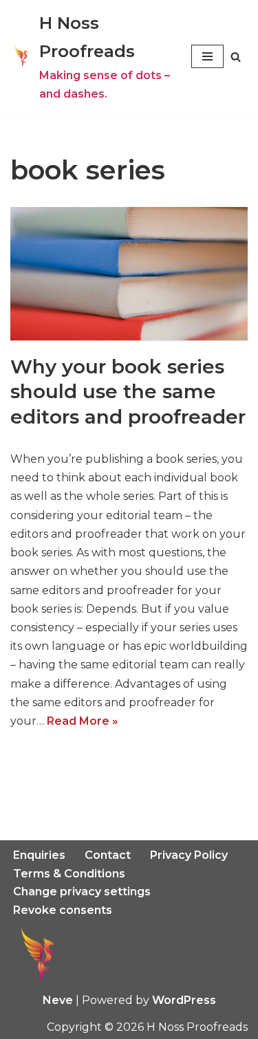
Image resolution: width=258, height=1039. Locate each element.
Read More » (82, 721)
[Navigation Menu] (207, 56)
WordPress (184, 1000)
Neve (58, 1000)
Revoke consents (62, 910)
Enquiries (39, 855)
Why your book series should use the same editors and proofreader (128, 391)
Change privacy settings (82, 891)
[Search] (235, 57)
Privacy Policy (189, 855)
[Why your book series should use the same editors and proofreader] (129, 273)
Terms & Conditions (69, 873)
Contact (108, 855)
